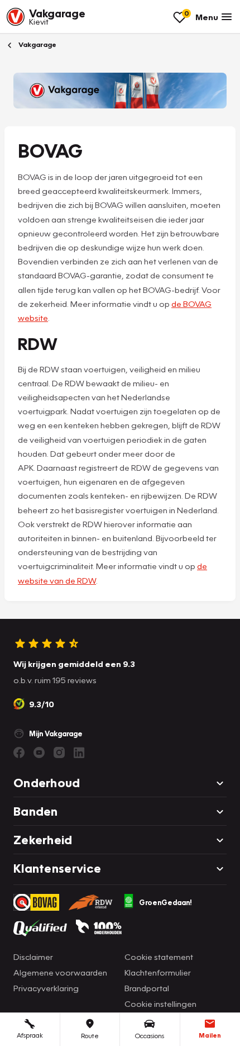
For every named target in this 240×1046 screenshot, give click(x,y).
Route (90, 1035)
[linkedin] (79, 752)
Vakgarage (36, 44)
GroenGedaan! (165, 902)
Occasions (149, 1035)
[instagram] (59, 752)
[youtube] (39, 752)
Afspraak (30, 1035)
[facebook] (19, 752)
